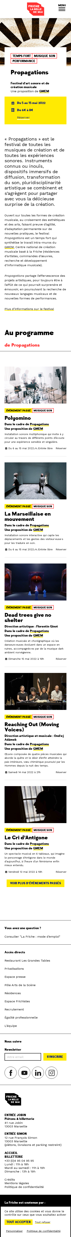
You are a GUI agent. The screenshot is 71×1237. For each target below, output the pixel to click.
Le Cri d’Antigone (26, 837)
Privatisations (14, 968)
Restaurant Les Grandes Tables (27, 960)
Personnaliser (14, 1230)
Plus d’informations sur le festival (29, 309)
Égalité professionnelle (21, 1017)
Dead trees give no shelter (28, 618)
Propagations (39, 424)
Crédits (10, 1179)
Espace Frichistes (17, 1001)
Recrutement (14, 1009)
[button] (62, 9)
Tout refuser (42, 1222)
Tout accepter (18, 1222)
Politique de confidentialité (24, 1187)
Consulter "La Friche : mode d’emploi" (32, 936)
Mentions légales (17, 1183)
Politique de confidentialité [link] (44, 1230)
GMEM (44, 91)
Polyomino (18, 418)
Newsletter (13, 1050)
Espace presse (15, 977)
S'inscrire (55, 1057)
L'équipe (11, 1026)
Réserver (23, 117)
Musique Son (43, 410)
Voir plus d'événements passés (35, 883)
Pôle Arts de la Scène (20, 985)
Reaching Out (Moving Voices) (32, 727)
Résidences (13, 993)
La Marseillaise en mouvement (28, 517)
